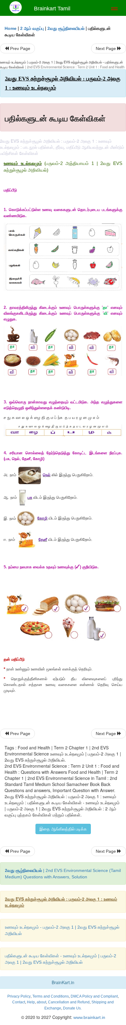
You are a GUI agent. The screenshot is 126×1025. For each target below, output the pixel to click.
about (41, 1002)
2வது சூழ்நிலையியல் (65, 28)
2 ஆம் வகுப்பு (32, 28)
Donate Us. (72, 1008)
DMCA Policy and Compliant (94, 996)
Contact (18, 1002)
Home (11, 28)
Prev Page (19, 48)
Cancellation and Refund (69, 1002)
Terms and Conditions (50, 996)
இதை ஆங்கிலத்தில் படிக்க (63, 829)
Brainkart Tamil (52, 8)
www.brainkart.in (88, 1017)
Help (31, 1002)
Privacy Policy (19, 996)
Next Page (106, 48)
